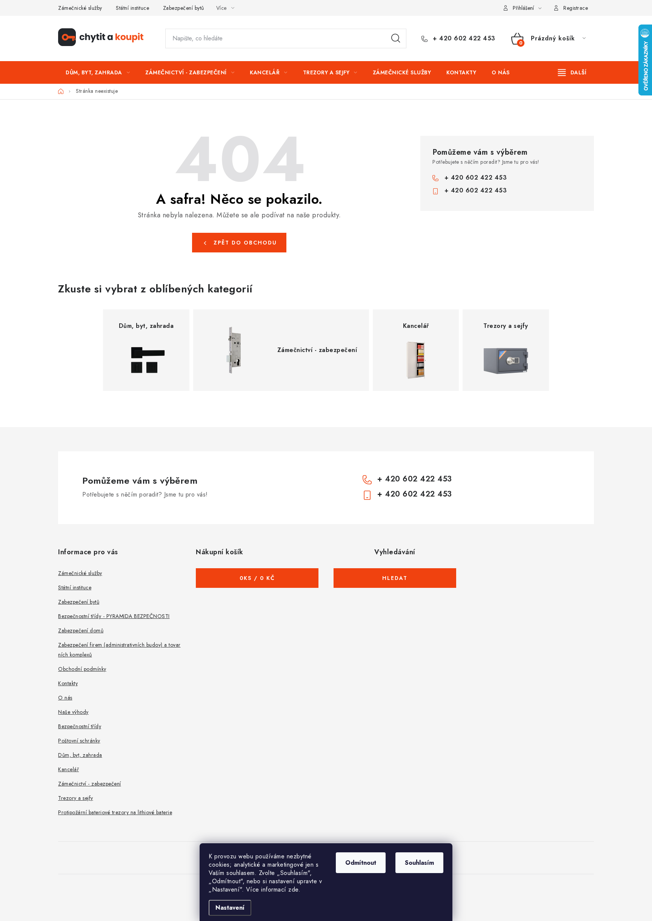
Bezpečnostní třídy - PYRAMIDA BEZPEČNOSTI (114, 616)
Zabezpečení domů (80, 630)
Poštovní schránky (79, 740)
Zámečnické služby (80, 8)
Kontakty (68, 683)
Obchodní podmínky (82, 669)
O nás (65, 697)
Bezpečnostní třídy (79, 726)
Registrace (575, 8)
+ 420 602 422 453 (463, 38)
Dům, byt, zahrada (80, 755)
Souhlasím (419, 862)
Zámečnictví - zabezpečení (89, 783)
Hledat (395, 38)
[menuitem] (97, 72)
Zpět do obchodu (245, 242)
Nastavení (229, 907)
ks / (257, 578)
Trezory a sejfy (75, 798)
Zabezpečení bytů (183, 8)
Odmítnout (360, 862)
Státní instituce (132, 8)
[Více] (572, 72)
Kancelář (68, 769)
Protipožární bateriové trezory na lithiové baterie (115, 812)
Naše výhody (73, 712)
